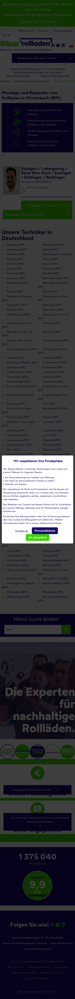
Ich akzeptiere (37, 537)
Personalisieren (45, 530)
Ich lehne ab (21, 531)
